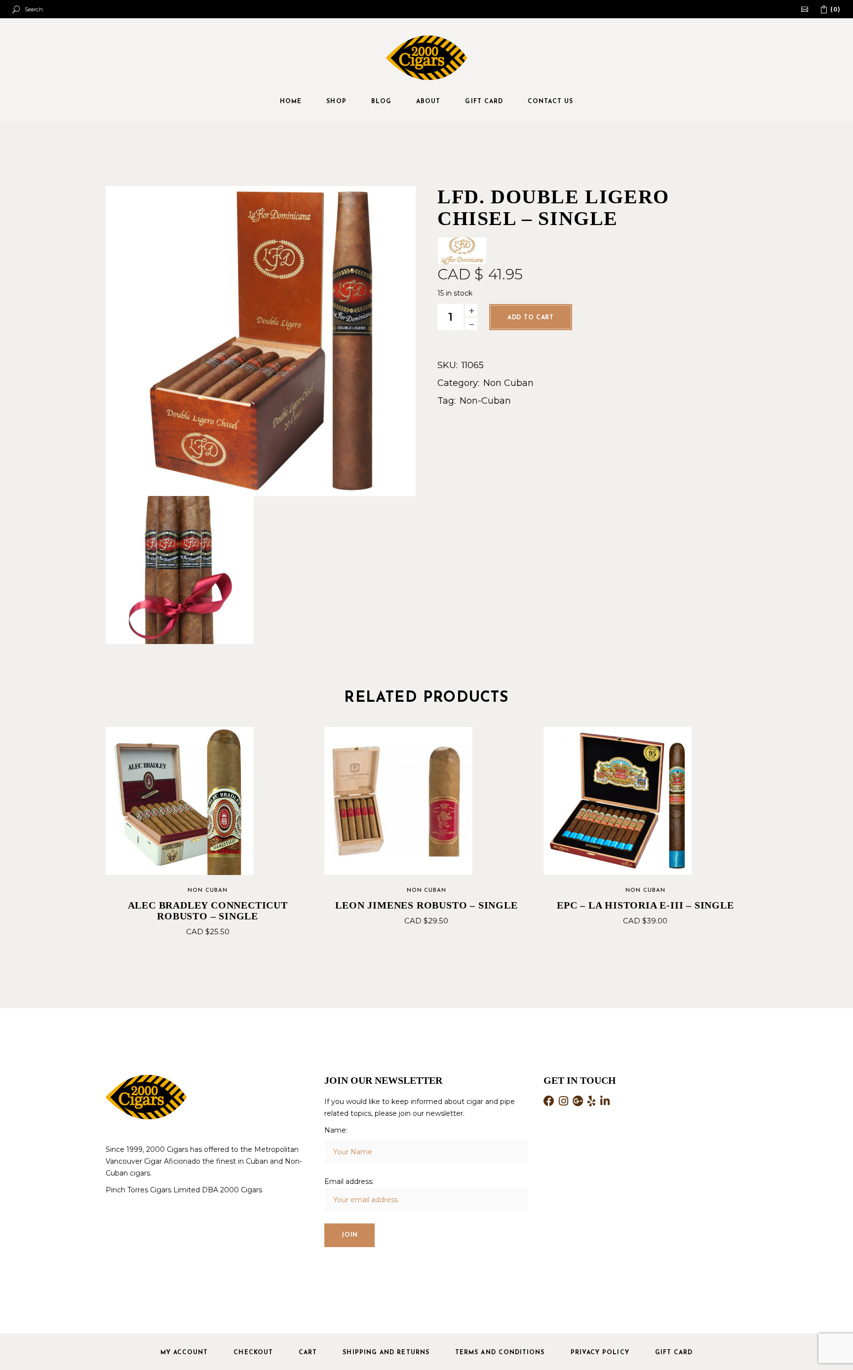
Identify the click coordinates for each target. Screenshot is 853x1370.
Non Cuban (508, 383)
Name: (336, 1130)
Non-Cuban (485, 400)
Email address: (349, 1181)
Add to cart (530, 318)
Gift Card (674, 1353)
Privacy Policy (600, 1353)
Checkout (253, 1353)
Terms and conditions (500, 1353)
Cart (308, 1353)
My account (184, 1353)
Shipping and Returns (386, 1353)
